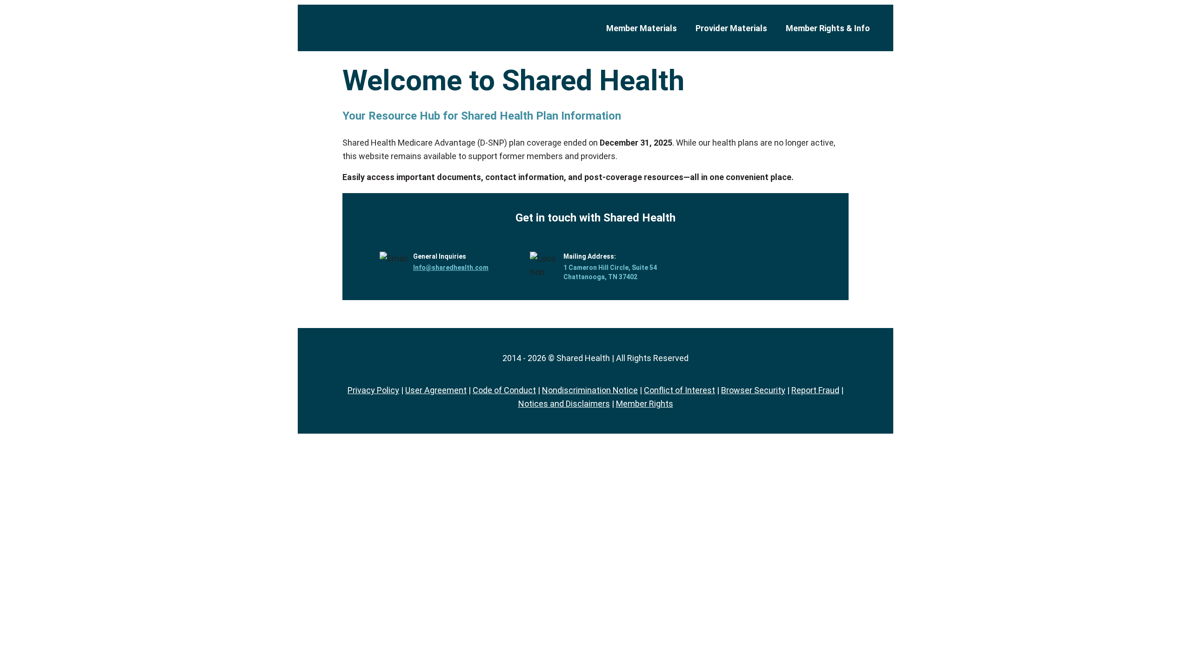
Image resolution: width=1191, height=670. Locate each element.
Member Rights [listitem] (644, 404)
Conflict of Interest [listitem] (679, 390)
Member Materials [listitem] (641, 28)
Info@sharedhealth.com (450, 267)
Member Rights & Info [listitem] (828, 28)
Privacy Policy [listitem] (373, 390)
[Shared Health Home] (398, 28)
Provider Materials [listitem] (731, 28)
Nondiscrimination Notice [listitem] (590, 390)
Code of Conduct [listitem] (504, 390)
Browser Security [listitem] (753, 390)
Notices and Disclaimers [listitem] (564, 404)
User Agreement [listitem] (436, 390)
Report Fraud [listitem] (815, 390)
